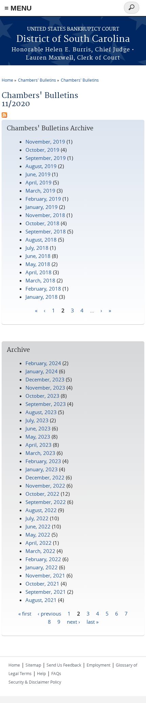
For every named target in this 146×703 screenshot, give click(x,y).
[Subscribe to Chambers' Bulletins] (4, 115)
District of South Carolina (73, 39)
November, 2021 (45, 575)
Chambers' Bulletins (37, 80)
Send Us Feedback (64, 665)
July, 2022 (37, 518)
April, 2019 (38, 182)
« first (24, 613)
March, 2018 (40, 280)
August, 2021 (41, 599)
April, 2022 (38, 542)
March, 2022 (40, 550)
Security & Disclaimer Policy (34, 682)
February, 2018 (43, 288)
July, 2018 (37, 247)
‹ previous (49, 613)
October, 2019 (42, 149)
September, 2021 (45, 591)
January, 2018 (41, 296)
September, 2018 (45, 231)
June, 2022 (38, 526)
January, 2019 (41, 206)
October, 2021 (42, 583)
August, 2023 (41, 412)
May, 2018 (37, 264)
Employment (98, 665)
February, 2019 (43, 198)
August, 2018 (41, 239)
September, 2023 (45, 403)
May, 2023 (37, 436)
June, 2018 (38, 255)
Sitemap (33, 665)
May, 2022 (37, 534)
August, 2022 (41, 510)
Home (7, 80)
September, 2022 (45, 501)
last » (92, 621)
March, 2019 (40, 190)
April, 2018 (38, 272)
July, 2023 (37, 420)
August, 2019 (41, 166)
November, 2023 (45, 387)
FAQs (56, 673)
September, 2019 (45, 157)
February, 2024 (43, 363)
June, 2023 (38, 428)
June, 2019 (38, 174)
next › (73, 621)
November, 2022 (45, 485)
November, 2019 (45, 141)
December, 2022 (45, 477)
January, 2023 (41, 469)
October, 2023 (42, 395)
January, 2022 (41, 567)
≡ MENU (18, 8)
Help (41, 673)
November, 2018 (45, 215)
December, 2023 (45, 379)
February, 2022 (43, 559)
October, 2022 (42, 493)
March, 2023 (40, 452)
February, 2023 (43, 461)
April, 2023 (38, 444)
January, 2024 (41, 371)
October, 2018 (42, 223)
